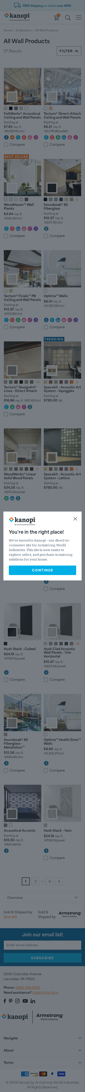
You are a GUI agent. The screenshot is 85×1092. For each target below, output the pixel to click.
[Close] (75, 519)
